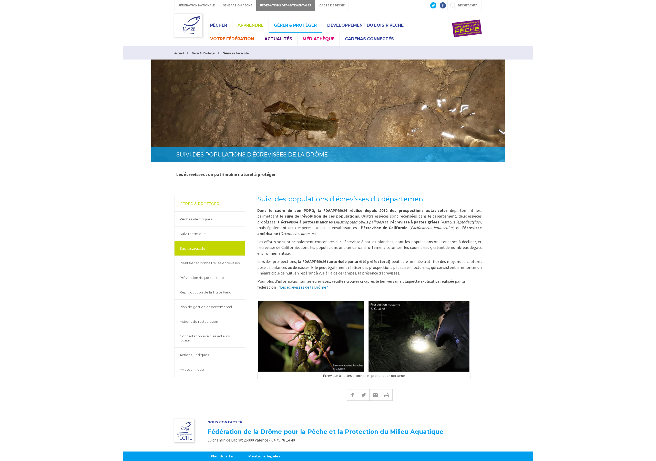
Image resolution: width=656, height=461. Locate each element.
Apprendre (250, 25)
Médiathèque (318, 38)
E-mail (375, 395)
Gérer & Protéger (295, 25)
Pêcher (218, 25)
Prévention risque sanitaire (202, 278)
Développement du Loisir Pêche (365, 25)
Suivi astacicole (192, 248)
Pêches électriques (196, 219)
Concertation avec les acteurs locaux (205, 338)
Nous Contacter (225, 422)
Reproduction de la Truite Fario (205, 292)
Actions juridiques (194, 355)
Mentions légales (264, 456)
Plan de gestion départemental (206, 307)
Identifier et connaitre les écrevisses (210, 263)
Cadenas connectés (369, 38)
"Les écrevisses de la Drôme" (303, 287)
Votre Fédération (232, 38)
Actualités (278, 38)
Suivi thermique (193, 234)
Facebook (352, 395)
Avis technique (192, 369)
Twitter (364, 395)
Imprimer (387, 395)
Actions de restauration (199, 321)
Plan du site (221, 456)
